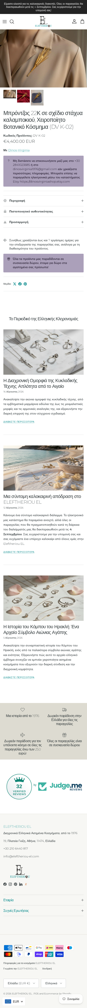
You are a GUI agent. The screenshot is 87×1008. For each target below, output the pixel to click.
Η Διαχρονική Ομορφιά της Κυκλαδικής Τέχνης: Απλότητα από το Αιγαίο (40, 383)
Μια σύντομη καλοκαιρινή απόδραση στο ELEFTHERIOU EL (42, 499)
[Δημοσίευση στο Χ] (14, 284)
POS (36, 993)
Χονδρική (47, 968)
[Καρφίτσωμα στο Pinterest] (25, 284)
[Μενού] (4, 21)
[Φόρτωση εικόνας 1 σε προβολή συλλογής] (43, 58)
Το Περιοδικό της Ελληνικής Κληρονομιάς (43, 318)
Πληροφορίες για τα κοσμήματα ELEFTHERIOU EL (29, 963)
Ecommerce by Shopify (57, 993)
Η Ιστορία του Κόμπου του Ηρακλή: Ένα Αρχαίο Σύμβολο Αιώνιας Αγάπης (41, 629)
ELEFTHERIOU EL (22, 993)
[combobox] (14, 1001)
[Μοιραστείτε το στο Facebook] (20, 284)
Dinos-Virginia (19, 150)
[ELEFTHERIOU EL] (43, 21)
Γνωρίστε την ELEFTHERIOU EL (20, 968)
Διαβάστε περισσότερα (18, 421)
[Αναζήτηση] (14, 21)
